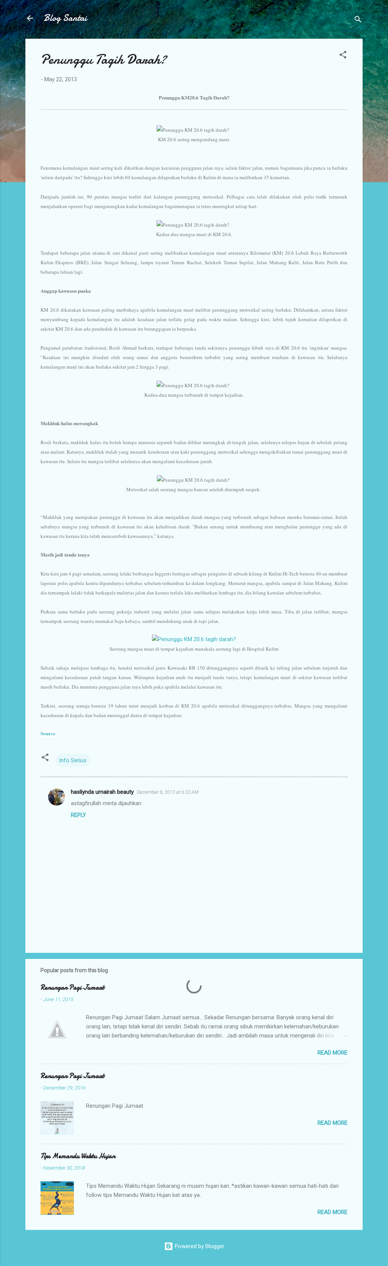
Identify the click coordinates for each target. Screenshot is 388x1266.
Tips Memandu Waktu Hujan (78, 1156)
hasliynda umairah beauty (102, 791)
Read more (332, 1052)
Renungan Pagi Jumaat (72, 987)
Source (48, 733)
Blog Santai (65, 18)
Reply (78, 815)
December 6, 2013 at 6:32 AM (168, 792)
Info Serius (72, 760)
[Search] (358, 20)
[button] (342, 56)
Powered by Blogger (198, 1246)
